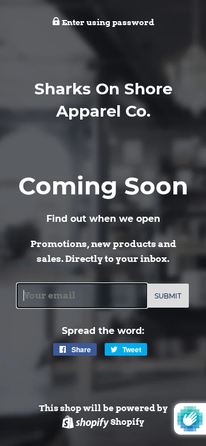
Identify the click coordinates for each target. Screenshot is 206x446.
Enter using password (107, 22)
